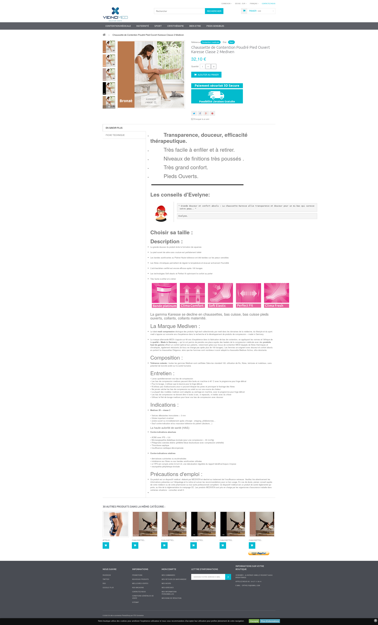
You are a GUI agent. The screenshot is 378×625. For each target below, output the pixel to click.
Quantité (194, 66)
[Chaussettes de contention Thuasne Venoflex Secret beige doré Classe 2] (145, 524)
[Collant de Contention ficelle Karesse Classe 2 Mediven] (109, 60)
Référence (195, 42)
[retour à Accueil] (104, 34)
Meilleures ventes (140, 583)
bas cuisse (232, 314)
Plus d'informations (270, 621)
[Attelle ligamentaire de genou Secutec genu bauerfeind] (116, 524)
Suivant (109, 107)
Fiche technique (115, 135)
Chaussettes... (138, 540)
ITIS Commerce (138, 615)
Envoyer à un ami (201, 119)
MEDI (171, 339)
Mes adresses (168, 587)
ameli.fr (181, 490)
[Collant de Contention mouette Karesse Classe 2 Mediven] (109, 74)
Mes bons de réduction (171, 598)
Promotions (137, 575)
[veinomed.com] (115, 14)
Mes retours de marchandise (174, 579)
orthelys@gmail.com (251, 585)
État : (225, 42)
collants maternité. (192, 317)
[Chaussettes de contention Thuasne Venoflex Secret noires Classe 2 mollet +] (203, 524)
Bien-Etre (195, 26)
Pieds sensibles (215, 26)
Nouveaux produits (140, 579)
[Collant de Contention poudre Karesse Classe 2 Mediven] (109, 102)
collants (170, 317)
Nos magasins (138, 587)
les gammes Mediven (184, 363)
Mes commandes (168, 575)
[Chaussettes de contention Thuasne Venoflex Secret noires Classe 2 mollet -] (233, 524)
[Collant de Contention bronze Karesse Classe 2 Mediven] (109, 46)
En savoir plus (114, 127)
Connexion (225, 4)
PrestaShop (126, 615)
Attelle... (107, 540)
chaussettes (212, 314)
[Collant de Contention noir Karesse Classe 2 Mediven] (109, 88)
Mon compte (169, 569)
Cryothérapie (175, 26)
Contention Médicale (118, 26)
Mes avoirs (166, 583)
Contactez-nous (268, 4)
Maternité (142, 26)
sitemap (135, 602)
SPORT (158, 26)
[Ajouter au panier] (106, 545)
